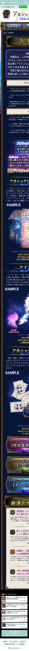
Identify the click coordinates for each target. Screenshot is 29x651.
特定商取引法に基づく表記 (10, 644)
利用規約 (5, 641)
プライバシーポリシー (13, 641)
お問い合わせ (22, 641)
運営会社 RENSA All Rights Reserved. (14, 648)
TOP (5, 33)
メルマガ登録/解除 (20, 644)
